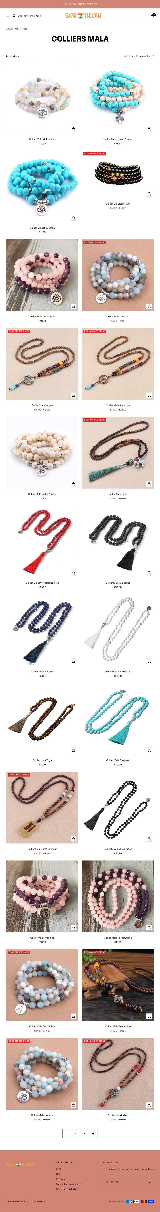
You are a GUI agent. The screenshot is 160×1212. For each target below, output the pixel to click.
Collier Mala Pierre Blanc (118, 671)
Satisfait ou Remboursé (68, 1183)
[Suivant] (93, 1133)
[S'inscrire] (149, 1182)
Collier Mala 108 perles (118, 582)
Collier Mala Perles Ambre (42, 493)
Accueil (9, 28)
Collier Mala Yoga (42, 760)
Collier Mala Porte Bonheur (42, 848)
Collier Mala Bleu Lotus (42, 227)
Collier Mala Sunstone (118, 405)
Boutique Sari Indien (67, 1188)
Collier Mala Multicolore (42, 139)
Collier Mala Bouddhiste (42, 1026)
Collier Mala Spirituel (42, 671)
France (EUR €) (15, 1201)
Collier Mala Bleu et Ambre (117, 139)
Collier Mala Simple (42, 405)
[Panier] (152, 15)
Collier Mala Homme (42, 1115)
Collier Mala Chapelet (118, 760)
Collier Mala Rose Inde (42, 937)
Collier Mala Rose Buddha (118, 937)
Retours (60, 1179)
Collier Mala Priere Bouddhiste (42, 582)
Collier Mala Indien (118, 1115)
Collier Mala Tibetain (118, 316)
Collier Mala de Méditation (118, 848)
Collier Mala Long (117, 493)
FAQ (58, 1169)
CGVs (59, 1174)
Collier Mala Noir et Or (118, 203)
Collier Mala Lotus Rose (42, 316)
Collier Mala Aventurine (118, 1026)
